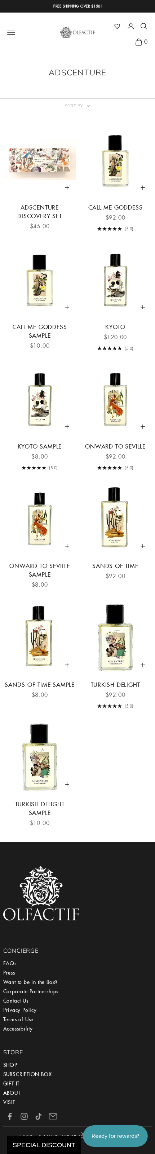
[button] (117, 26)
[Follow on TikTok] (38, 1116)
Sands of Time (115, 566)
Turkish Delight (115, 685)
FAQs (10, 963)
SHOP (10, 1065)
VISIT (9, 1102)
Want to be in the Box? (30, 982)
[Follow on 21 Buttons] (53, 1116)
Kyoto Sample (40, 446)
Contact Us (15, 1001)
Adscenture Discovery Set (39, 212)
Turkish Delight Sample (40, 809)
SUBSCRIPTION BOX (27, 1074)
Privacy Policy (20, 1010)
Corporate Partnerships (31, 991)
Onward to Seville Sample (39, 570)
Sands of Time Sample (40, 685)
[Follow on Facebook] (9, 1116)
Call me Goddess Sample (40, 331)
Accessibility (18, 1029)
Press (9, 973)
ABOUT (12, 1093)
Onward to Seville (115, 446)
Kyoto (115, 327)
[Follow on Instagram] (24, 1116)
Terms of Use (18, 1019)
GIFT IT (11, 1083)
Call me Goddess (115, 207)
